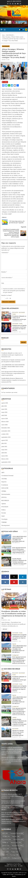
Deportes (3, 482)
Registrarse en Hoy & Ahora (14, 864)
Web (2, 283)
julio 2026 (4, 406)
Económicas (4, 485)
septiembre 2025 (6, 437)
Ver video (20, 866)
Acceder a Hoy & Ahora (11, 866)
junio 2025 (4, 446)
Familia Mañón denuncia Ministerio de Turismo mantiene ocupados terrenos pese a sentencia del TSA (13, 380)
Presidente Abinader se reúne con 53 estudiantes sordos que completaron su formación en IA (19, 319)
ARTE (2, 472)
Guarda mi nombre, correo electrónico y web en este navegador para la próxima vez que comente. (14, 290)
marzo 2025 (4, 456)
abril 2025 (4, 452)
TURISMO (4, 522)
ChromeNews (18, 874)
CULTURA (4, 478)
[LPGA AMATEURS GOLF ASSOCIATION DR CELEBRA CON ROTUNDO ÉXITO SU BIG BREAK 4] (6, 648)
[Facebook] (8, 3)
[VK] (15, 3)
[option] (14, 540)
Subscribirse (26, 30)
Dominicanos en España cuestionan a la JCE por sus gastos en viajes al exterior (19, 328)
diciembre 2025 (5, 428)
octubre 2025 (5, 434)
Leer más (5, 629)
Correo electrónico (7, 277)
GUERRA (3, 491)
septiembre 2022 (6, 462)
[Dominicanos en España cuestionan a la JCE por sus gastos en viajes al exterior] (6, 327)
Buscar (4, 338)
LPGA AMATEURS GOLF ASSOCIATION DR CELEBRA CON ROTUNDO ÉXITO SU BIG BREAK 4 (12, 366)
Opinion (3, 503)
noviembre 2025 (5, 431)
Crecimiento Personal (7, 475)
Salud (3, 516)
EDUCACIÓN (15, 312)
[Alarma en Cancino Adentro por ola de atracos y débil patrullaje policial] (6, 732)
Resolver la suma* (6, 295)
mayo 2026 (4, 412)
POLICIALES (4, 506)
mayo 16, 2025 (6, 59)
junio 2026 (4, 409)
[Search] (23, 29)
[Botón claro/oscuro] (20, 29)
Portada (14, 314)
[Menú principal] (5, 29)
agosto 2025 (4, 440)
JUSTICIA (3, 497)
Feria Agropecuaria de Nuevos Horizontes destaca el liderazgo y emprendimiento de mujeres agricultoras (13, 373)
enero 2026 (4, 425)
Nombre (4, 272)
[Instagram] (20, 3)
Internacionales (5, 494)
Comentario (5, 252)
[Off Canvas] (1, 29)
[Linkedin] (13, 3)
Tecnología (4, 519)
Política (3, 510)
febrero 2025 (5, 459)
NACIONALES (5, 46)
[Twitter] (10, 3)
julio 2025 (4, 443)
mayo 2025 (4, 449)
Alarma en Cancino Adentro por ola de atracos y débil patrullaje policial (18, 733)
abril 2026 (4, 415)
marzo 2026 (4, 418)
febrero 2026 (5, 421)
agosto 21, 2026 (17, 332)
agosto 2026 (4, 403)
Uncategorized (5, 525)
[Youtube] (18, 3)
